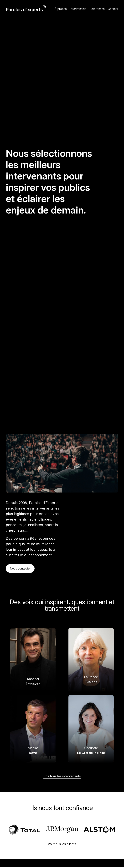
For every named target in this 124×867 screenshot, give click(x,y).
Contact (113, 9)
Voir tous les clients (62, 844)
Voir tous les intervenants (62, 776)
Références (97, 9)
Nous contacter (20, 568)
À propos (60, 9)
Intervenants (78, 9)
